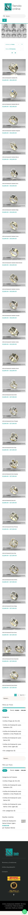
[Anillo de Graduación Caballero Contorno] (14, 278)
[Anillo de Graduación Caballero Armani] (14, 358)
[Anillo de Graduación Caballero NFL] (14, 67)
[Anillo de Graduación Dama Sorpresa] (14, 463)
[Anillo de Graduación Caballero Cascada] (14, 305)
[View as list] (15, 52)
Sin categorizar (8, 750)
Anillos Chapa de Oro (10, 721)
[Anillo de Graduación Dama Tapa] (14, 437)
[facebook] (14, 894)
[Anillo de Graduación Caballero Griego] (14, 199)
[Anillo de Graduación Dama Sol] (14, 490)
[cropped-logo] (14, 849)
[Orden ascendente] (22, 44)
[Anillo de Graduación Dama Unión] (14, 384)
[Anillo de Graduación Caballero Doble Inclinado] (14, 252)
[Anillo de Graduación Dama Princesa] (14, 516)
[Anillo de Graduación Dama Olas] (14, 543)
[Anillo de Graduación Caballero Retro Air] (14, 94)
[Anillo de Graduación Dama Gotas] (14, 622)
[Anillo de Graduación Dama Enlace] (14, 675)
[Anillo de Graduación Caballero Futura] (14, 226)
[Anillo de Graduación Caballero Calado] (14, 331)
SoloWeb (20, 908)
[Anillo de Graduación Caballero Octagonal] (14, 120)
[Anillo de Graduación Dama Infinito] (14, 569)
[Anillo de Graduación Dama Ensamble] (14, 648)
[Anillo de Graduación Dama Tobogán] (14, 410)
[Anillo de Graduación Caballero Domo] (14, 173)
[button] (24, 911)
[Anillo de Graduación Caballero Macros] (14, 146)
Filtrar (4, 710)
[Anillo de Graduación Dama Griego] (14, 595)
